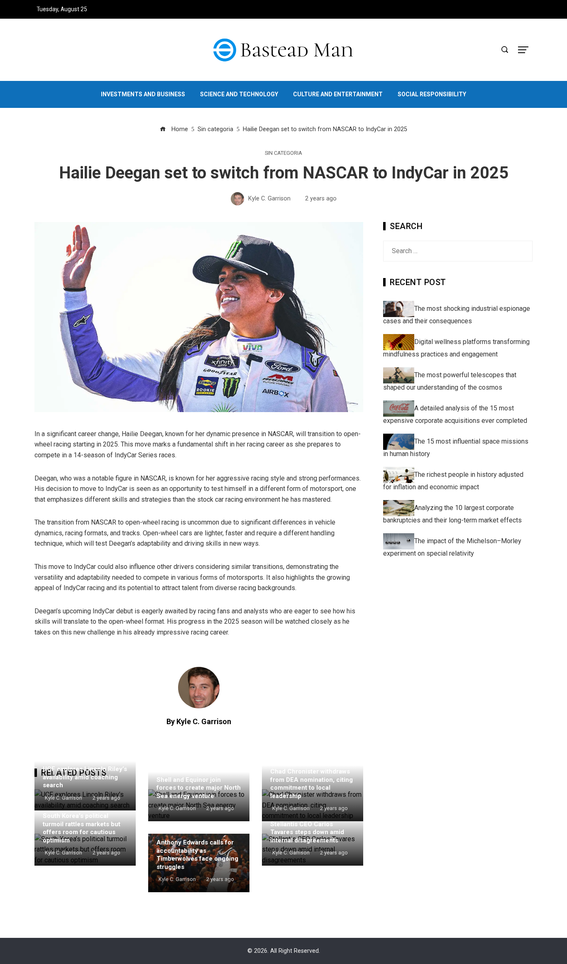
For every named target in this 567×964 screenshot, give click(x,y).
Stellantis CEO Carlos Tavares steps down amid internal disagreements (307, 832)
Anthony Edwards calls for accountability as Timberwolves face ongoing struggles (197, 855)
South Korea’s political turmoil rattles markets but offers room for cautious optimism (81, 828)
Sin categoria (283, 153)
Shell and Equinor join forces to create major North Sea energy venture (198, 788)
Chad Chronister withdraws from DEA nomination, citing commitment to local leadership (311, 784)
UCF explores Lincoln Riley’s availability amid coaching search (85, 777)
